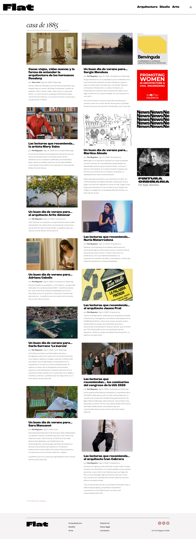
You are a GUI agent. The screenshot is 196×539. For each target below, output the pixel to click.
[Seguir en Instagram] (167, 523)
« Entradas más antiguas (36, 501)
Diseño (165, 7)
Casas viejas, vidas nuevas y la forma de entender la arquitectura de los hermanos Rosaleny (51, 74)
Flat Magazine (37, 151)
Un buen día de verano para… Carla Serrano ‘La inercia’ (50, 345)
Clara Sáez (36, 82)
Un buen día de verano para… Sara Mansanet (50, 424)
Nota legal (105, 527)
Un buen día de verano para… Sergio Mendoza (106, 71)
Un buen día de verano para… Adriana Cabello (50, 276)
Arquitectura (147, 7)
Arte (175, 7)
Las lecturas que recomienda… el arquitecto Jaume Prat (107, 307)
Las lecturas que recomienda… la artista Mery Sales (51, 145)
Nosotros (105, 523)
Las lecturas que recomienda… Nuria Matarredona (107, 238)
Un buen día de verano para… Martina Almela (106, 152)
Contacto (104, 531)
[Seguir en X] (163, 523)
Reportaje (57, 82)
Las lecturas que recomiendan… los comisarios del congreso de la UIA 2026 (106, 382)
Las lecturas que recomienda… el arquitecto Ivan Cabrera (107, 458)
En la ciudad (60, 151)
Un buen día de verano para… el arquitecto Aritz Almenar (50, 213)
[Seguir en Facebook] (159, 523)
